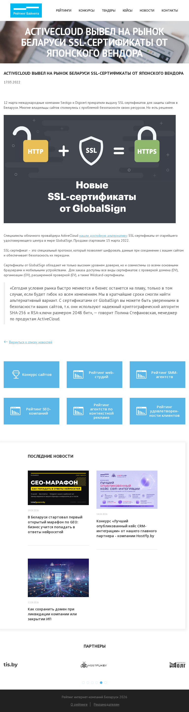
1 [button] (83, 682)
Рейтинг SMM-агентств (164, 374)
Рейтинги (63, 10)
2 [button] (88, 682)
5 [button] (101, 682)
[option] (49, 665)
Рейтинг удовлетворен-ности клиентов (164, 411)
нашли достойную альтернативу (103, 235)
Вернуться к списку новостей (30, 342)
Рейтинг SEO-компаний (38, 411)
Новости (147, 10)
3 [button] (92, 682)
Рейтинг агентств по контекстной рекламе (101, 411)
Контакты (170, 10)
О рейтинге (79, 704)
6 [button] (105, 682)
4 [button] (96, 682)
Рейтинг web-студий (101, 374)
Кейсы (127, 10)
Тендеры (108, 10)
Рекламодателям (106, 704)
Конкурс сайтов (37, 374)
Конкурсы (86, 10)
